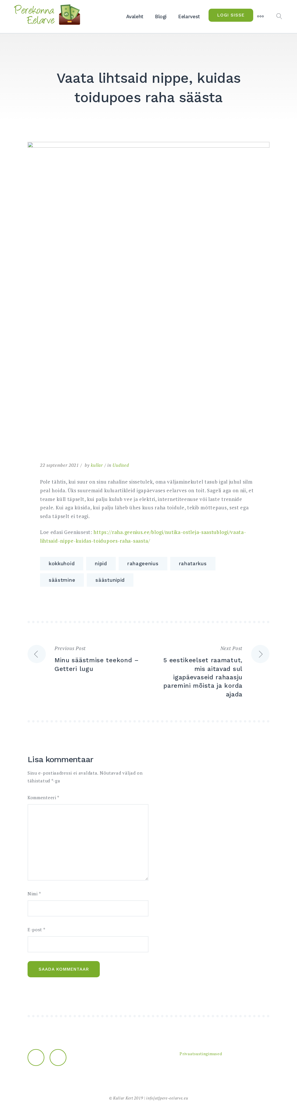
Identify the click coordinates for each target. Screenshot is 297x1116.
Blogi (160, 16)
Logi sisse (231, 15)
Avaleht (134, 16)
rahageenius (143, 563)
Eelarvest (189, 16)
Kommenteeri (43, 797)
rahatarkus (193, 563)
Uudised (121, 465)
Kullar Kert (123, 1098)
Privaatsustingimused (201, 1053)
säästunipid (110, 580)
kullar (97, 465)
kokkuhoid (62, 563)
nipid (101, 563)
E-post (37, 929)
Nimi (34, 894)
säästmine (62, 580)
